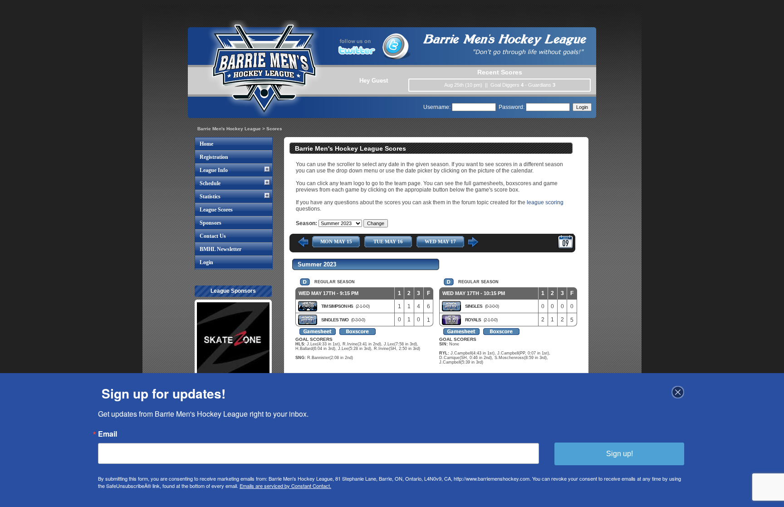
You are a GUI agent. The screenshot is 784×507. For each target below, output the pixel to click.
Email (107, 434)
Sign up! (619, 454)
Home (206, 144)
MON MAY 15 (336, 241)
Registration (214, 157)
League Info (214, 170)
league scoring (545, 202)
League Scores (216, 210)
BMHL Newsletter (220, 249)
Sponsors (210, 223)
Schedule (210, 183)
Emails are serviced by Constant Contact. (285, 485)
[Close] (677, 392)
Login (206, 262)
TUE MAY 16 (388, 241)
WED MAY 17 (440, 241)
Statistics (210, 196)
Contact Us (213, 236)
